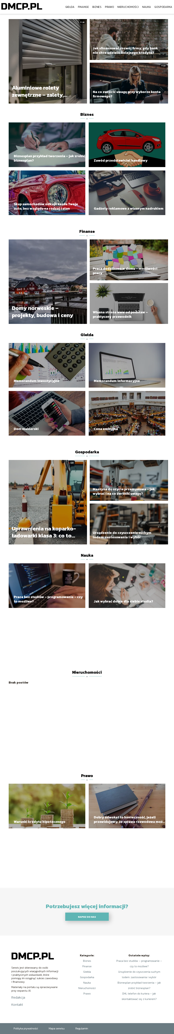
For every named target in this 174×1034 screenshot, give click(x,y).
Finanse (83, 7)
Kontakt (17, 1004)
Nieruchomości (128, 7)
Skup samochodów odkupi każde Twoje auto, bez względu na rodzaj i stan (46, 206)
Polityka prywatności (26, 1028)
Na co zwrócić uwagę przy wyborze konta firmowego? (127, 94)
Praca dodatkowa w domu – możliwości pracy (125, 270)
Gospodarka (163, 7)
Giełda (70, 7)
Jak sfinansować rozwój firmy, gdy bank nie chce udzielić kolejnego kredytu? (125, 50)
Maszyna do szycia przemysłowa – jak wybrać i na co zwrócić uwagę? (124, 491)
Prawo (109, 7)
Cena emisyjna (106, 429)
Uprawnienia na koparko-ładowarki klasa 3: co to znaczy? (44, 532)
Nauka (146, 7)
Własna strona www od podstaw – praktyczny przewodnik (120, 314)
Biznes (97, 7)
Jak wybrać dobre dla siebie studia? (123, 601)
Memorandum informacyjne (117, 381)
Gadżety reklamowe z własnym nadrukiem (128, 208)
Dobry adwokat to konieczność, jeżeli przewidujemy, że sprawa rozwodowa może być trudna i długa (129, 819)
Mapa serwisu (57, 1028)
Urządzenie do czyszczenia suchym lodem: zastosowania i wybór (122, 534)
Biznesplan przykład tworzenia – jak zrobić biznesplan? (49, 158)
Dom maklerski (26, 429)
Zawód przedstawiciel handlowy (120, 160)
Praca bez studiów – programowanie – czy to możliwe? (48, 599)
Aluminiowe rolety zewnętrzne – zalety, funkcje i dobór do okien (43, 91)
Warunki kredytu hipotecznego (39, 821)
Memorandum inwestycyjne (36, 381)
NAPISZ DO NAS (87, 917)
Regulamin (81, 1028)
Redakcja (18, 997)
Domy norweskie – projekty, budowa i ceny (42, 312)
